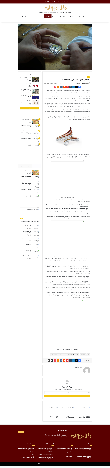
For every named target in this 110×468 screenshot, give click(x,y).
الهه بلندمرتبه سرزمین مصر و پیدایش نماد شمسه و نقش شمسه (26, 102)
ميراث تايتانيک (28, 144)
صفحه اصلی (85, 16)
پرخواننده (37, 166)
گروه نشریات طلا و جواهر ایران (71, 354)
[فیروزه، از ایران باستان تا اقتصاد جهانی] (35, 252)
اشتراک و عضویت (21, 464)
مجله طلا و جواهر (85, 83)
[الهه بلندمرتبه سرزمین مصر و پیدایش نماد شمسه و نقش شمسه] (35, 102)
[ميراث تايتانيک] (35, 146)
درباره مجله (32, 464)
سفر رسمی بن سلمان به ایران (26, 138)
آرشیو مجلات (79, 16)
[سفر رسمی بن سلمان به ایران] (35, 140)
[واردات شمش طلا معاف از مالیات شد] (35, 257)
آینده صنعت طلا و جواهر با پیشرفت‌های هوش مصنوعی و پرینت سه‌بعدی (26, 132)
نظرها (22, 166)
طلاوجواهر (83, 354)
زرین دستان (62, 16)
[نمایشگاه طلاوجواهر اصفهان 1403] (35, 127)
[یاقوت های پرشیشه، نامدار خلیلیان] (35, 85)
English (29, 16)
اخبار (86, 74)
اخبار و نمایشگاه (47, 16)
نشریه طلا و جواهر (72, 464)
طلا (88, 354)
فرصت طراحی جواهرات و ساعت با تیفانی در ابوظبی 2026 (68, 417)
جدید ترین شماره (70, 16)
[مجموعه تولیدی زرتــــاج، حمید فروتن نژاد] (35, 96)
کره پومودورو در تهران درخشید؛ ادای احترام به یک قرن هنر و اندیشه (84, 417)
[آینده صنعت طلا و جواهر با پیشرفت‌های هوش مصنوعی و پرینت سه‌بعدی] (35, 133)
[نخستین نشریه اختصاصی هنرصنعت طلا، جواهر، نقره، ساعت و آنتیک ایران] (55, 8)
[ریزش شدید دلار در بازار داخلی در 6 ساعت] (51, 411)
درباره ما (41, 16)
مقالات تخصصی (55, 16)
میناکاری (61, 354)
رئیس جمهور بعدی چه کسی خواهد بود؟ (30, 221)
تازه (28, 166)
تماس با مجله (35, 16)
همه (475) (30, 108)
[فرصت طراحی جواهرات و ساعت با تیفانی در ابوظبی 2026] (67, 411)
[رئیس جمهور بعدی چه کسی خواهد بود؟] (35, 121)
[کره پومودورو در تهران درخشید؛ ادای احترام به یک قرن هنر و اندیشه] (83, 411)
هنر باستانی (53, 354)
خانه (89, 74)
